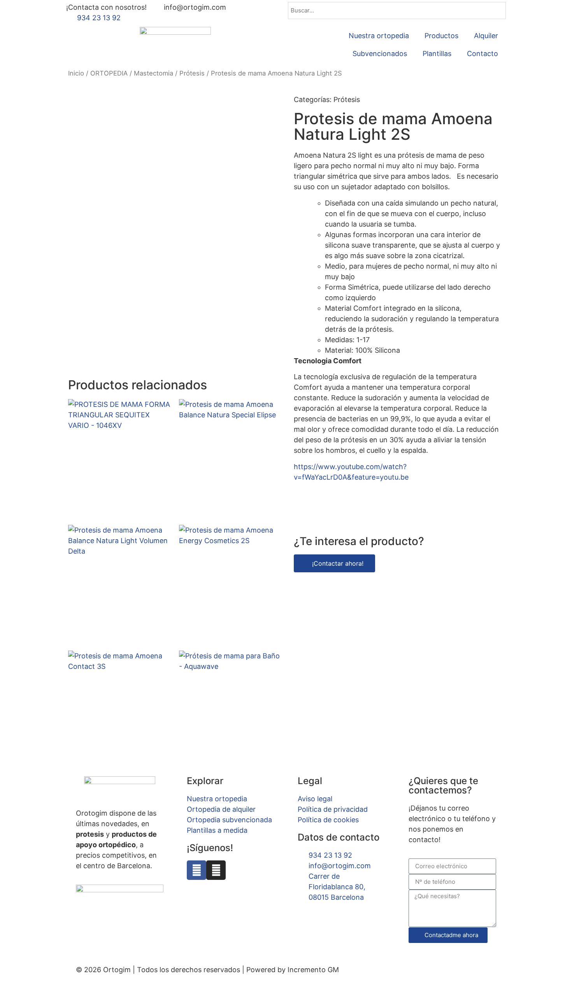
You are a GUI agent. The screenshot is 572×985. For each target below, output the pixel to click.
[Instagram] (216, 870)
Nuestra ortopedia (379, 36)
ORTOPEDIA (109, 73)
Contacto (482, 53)
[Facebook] (196, 870)
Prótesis (192, 73)
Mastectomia (153, 73)
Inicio (76, 73)
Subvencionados (380, 53)
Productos (441, 36)
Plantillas (437, 53)
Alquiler (486, 36)
